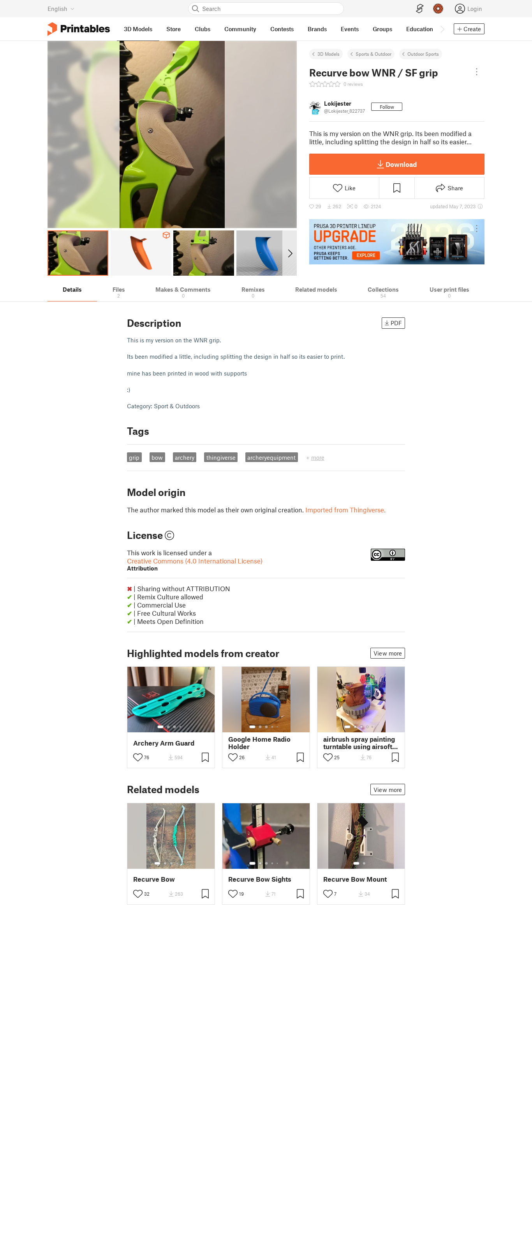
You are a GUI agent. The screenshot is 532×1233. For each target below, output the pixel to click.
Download (401, 164)
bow (157, 457)
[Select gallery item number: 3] (174, 726)
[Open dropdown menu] (476, 71)
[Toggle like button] (138, 757)
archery (184, 457)
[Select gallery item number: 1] (160, 726)
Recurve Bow (154, 879)
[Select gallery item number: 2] (168, 726)
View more (387, 653)
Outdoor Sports (423, 54)
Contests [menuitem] (282, 28)
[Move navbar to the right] (442, 29)
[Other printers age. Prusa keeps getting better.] (396, 241)
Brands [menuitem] (317, 28)
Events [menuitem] (350, 28)
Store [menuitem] (173, 28)
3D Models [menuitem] (138, 28)
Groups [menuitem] (382, 28)
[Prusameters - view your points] (438, 9)
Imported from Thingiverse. (345, 510)
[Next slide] (289, 253)
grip (134, 457)
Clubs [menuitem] (202, 28)
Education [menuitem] (419, 28)
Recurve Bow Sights (259, 879)
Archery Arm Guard (163, 743)
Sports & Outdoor (373, 54)
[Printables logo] (79, 29)
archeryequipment (271, 457)
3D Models (328, 54)
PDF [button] (396, 322)
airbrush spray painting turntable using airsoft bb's (359, 742)
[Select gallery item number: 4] (180, 726)
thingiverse (221, 457)
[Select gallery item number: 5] (278, 726)
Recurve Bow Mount (355, 879)
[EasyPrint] (420, 9)
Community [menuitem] (240, 28)
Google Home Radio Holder (259, 742)
